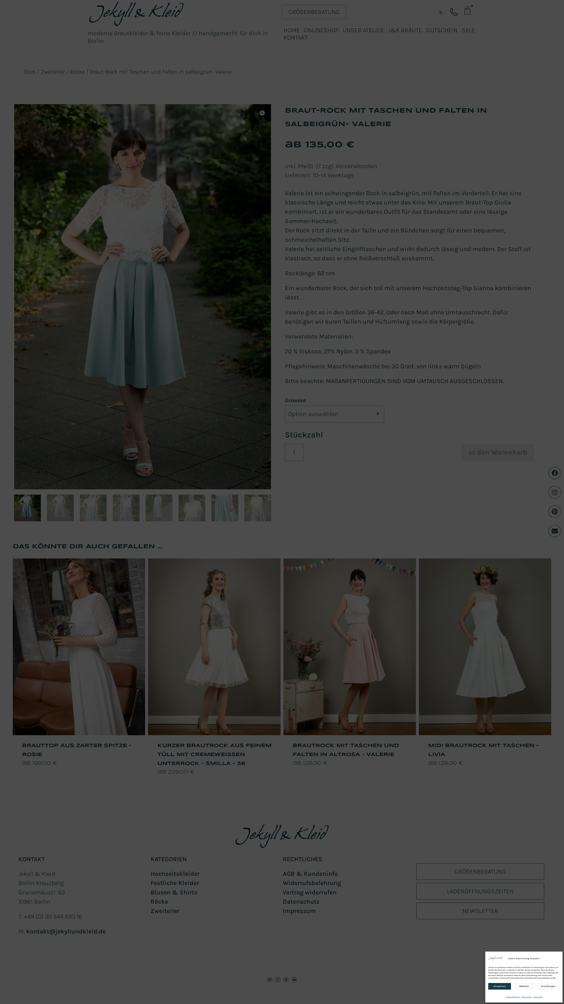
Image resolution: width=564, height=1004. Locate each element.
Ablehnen (524, 986)
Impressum (537, 997)
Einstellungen (548, 986)
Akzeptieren (500, 986)
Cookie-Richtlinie (513, 997)
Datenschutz (526, 997)
